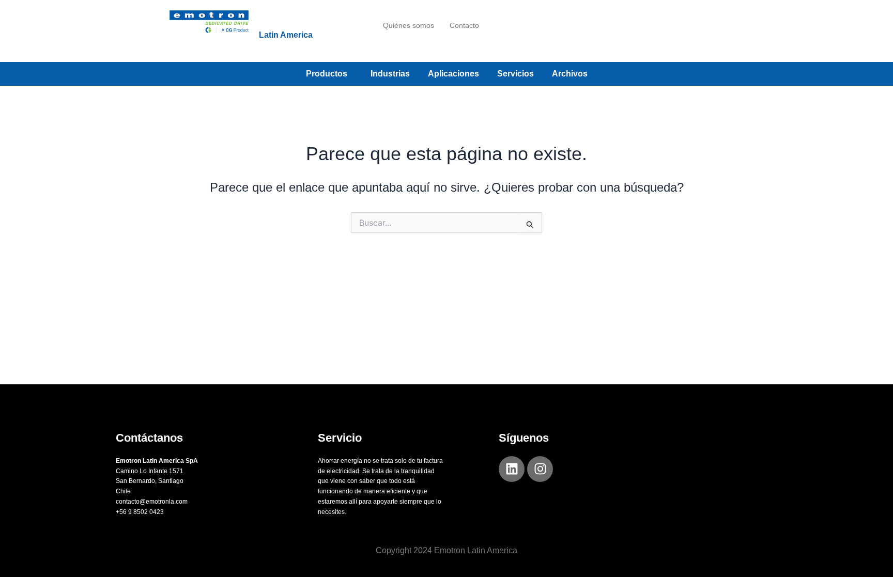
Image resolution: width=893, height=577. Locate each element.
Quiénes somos (408, 25)
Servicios (515, 73)
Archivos (570, 73)
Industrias (390, 73)
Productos (326, 73)
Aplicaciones (453, 73)
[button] (329, 74)
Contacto (464, 25)
